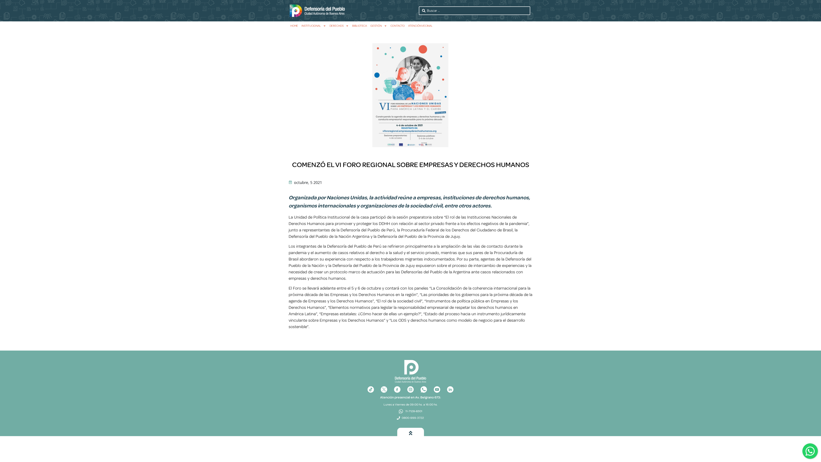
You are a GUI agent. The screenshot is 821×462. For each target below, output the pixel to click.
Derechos (336, 26)
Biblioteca (359, 26)
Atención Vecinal (420, 26)
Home (294, 26)
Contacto (397, 26)
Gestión (376, 26)
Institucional (311, 26)
